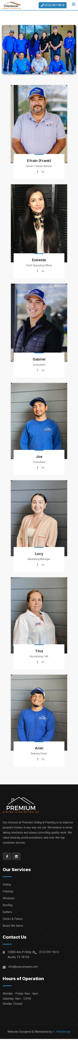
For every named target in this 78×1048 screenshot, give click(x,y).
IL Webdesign (62, 1031)
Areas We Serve (13, 925)
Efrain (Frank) (39, 161)
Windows (9, 898)
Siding (7, 884)
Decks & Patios (12, 919)
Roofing (8, 905)
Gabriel (39, 359)
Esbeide (39, 260)
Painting (8, 891)
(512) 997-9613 (56, 4)
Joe (39, 456)
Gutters (7, 912)
